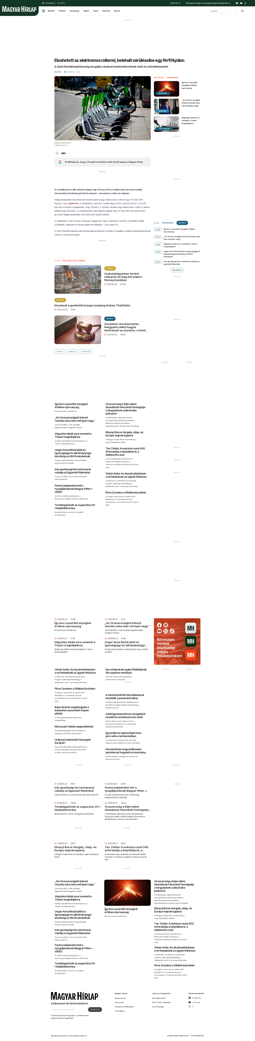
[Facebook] (237, 3)
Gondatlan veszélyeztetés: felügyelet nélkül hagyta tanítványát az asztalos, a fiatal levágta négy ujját (125, 328)
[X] (245, 3)
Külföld (62, 11)
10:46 (158, 229)
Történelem (164, 129)
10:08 (158, 252)
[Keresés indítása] (236, 11)
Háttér (86, 11)
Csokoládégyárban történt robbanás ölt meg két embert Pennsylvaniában (123, 277)
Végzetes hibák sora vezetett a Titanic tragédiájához (191, 120)
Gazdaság (74, 11)
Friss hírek (49, 3)
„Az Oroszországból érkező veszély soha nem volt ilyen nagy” (191, 103)
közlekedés (85, 352)
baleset (60, 352)
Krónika (110, 268)
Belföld (51, 11)
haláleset (71, 352)
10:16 (158, 244)
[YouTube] (241, 3)
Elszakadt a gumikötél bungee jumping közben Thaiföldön (92, 305)
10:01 (158, 262)
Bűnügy (109, 319)
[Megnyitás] (43, 11)
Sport (95, 11)
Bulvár (117, 11)
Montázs (163, 93)
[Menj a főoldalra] (19, 9)
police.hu (73, 203)
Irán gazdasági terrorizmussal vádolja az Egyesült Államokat (181, 262)
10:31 (158, 237)
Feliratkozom (95, 1009)
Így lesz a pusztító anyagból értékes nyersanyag (189, 85)
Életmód (106, 11)
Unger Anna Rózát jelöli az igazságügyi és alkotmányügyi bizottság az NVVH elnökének (181, 254)
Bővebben (177, 270)
